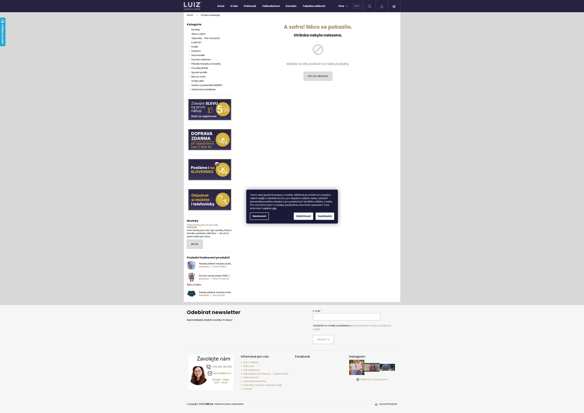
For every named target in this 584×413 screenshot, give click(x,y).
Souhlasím (325, 216)
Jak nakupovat (251, 369)
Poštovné (248, 366)
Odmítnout (303, 216)
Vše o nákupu (250, 362)
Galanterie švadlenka (203, 89)
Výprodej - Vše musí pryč (205, 38)
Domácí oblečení (201, 59)
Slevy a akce (198, 33)
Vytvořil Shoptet (388, 404)
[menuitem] (220, 6)
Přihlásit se (323, 339)
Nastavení (259, 216)
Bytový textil (198, 76)
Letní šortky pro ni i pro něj (202, 225)
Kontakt (247, 388)
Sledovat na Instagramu (374, 379)
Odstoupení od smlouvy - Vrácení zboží (265, 373)
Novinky (195, 29)
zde (274, 208)
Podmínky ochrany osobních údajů (262, 385)
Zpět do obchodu (318, 76)
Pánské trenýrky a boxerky (206, 63)
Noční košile (198, 55)
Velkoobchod (250, 377)
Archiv (194, 244)
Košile (194, 46)
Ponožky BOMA (199, 68)
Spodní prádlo (199, 72)
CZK (356, 5)
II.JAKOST (196, 42)
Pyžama (196, 51)
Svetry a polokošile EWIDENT (207, 85)
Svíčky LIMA (197, 80)
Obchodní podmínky (254, 381)
